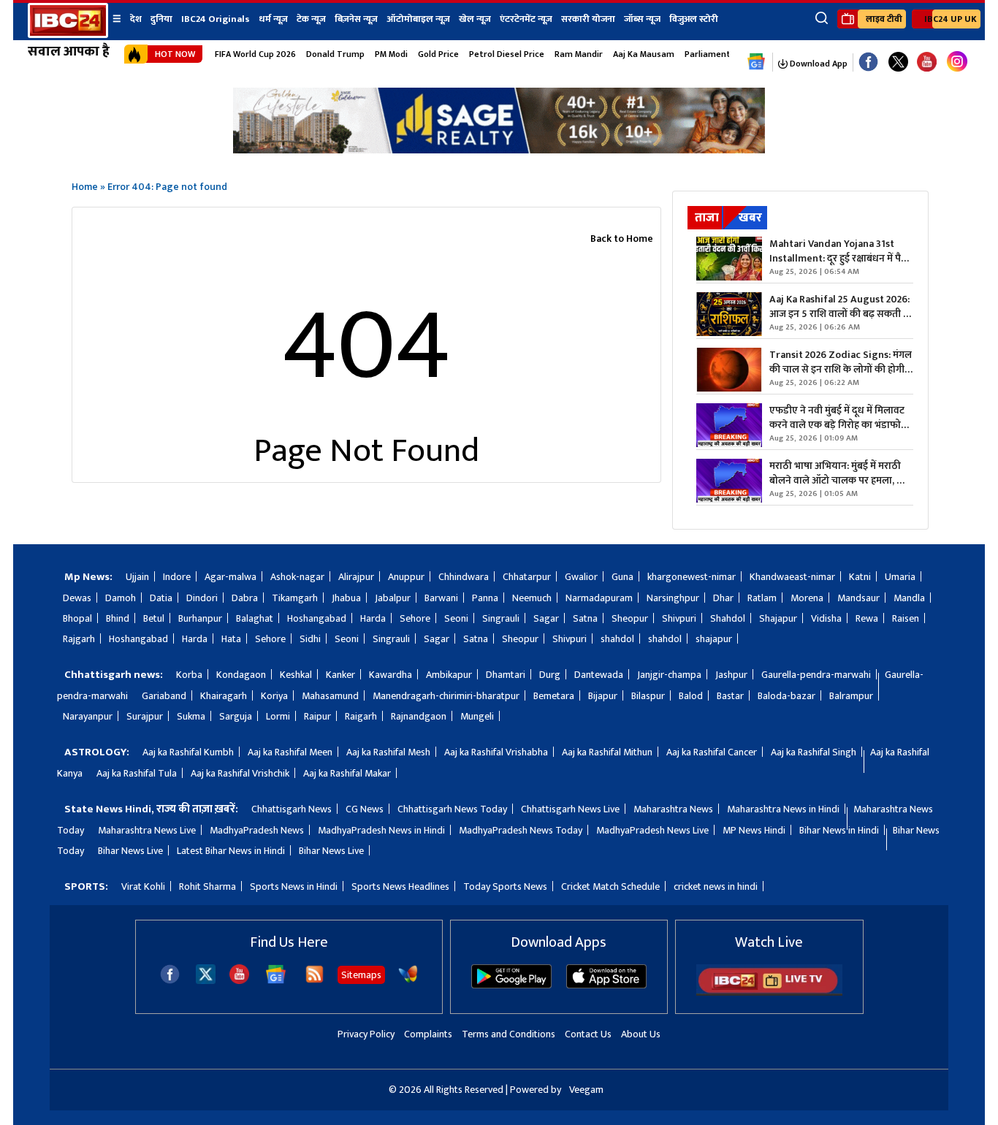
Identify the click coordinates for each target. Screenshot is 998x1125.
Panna (485, 598)
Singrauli (500, 618)
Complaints (428, 1034)
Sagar (546, 618)
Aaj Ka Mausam (643, 54)
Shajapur (778, 618)
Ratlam (762, 598)
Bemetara (553, 695)
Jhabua (346, 598)
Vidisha (826, 618)
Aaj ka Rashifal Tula (136, 773)
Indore (177, 576)
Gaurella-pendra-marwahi (816, 674)
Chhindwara (463, 576)
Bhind (117, 618)
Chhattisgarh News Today (452, 809)
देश (136, 19)
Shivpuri (679, 618)
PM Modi (391, 54)
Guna (622, 576)
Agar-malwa (230, 576)
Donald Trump (335, 54)
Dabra (245, 598)
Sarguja (235, 716)
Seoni (456, 618)
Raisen (905, 618)
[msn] (408, 981)
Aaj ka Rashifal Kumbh (188, 752)
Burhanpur (200, 618)
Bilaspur (648, 695)
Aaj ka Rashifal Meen (290, 752)
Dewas (77, 598)
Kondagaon (241, 674)
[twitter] (205, 980)
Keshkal (296, 674)
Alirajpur (356, 576)
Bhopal (77, 618)
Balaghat (254, 618)
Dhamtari (505, 674)
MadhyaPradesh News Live (652, 830)
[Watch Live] (769, 992)
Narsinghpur (673, 598)
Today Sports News (505, 886)
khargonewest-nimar (691, 576)
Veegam (586, 1089)
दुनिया (161, 19)
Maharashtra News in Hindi (783, 809)
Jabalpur (393, 598)
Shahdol (727, 618)
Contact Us (588, 1034)
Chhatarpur (527, 576)
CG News (365, 809)
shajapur (714, 638)
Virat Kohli (143, 886)
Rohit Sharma (207, 886)
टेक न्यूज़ (311, 19)
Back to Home (621, 238)
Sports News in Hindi (294, 886)
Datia (161, 598)
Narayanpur (88, 716)
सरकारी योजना (588, 19)
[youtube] (926, 62)
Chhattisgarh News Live (570, 809)
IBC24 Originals (215, 19)
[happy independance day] (499, 149)
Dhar (723, 598)
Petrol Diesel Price (506, 54)
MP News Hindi (754, 830)
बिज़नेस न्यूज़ (356, 19)
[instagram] (957, 62)
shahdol (617, 638)
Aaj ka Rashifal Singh (813, 752)
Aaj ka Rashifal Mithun (607, 752)
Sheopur (630, 618)
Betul (153, 618)
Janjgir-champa (669, 674)
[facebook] (170, 980)
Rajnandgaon (418, 716)
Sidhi (310, 638)
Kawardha (390, 674)
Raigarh (361, 716)
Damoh (120, 598)
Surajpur (144, 716)
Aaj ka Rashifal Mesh (388, 752)
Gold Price (438, 54)
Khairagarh (223, 695)
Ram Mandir (579, 54)
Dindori (202, 598)
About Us (640, 1034)
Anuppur (406, 576)
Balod (691, 695)
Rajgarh (79, 638)
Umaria (900, 576)
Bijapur (602, 695)
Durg (549, 674)
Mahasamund (330, 695)
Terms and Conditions (508, 1034)
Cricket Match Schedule (610, 886)
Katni (860, 576)
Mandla (909, 598)
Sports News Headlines (400, 886)
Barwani (441, 598)
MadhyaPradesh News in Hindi (381, 830)
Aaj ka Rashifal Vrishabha (496, 752)
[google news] (756, 62)
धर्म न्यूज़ (273, 19)
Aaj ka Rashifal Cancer (711, 752)
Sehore (415, 618)
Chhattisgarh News (291, 809)
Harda (373, 618)
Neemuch (532, 598)
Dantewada (598, 674)
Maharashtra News (673, 809)
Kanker (340, 674)
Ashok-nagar (297, 576)
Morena (807, 598)
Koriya (274, 695)
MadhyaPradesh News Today (520, 830)
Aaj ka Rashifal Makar (347, 773)
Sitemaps (361, 974)
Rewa (867, 618)
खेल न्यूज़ (475, 19)
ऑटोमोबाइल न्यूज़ (418, 19)
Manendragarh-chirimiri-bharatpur (446, 695)
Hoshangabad (316, 618)
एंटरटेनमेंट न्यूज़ (526, 19)
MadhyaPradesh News (257, 830)
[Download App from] (511, 985)
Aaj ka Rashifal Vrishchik (240, 773)
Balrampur (851, 695)
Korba (189, 674)
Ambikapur (449, 674)
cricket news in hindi (716, 886)
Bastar (730, 695)
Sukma (191, 716)
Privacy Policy (366, 1034)
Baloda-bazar (786, 695)
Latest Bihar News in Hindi (231, 850)
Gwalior (581, 576)
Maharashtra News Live (147, 830)
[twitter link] (898, 62)
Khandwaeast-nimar (792, 576)
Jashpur (731, 674)
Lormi (278, 716)
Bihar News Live (130, 850)
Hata (231, 638)
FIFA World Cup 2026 (255, 54)
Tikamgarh (295, 598)
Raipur (317, 716)
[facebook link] (868, 62)
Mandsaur (858, 598)
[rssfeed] (314, 981)
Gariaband (164, 695)
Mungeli (477, 716)
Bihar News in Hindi (839, 830)
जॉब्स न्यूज (642, 19)
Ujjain (137, 576)
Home (85, 186)
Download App (817, 63)
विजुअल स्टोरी (693, 19)
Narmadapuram (599, 598)
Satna (585, 618)
